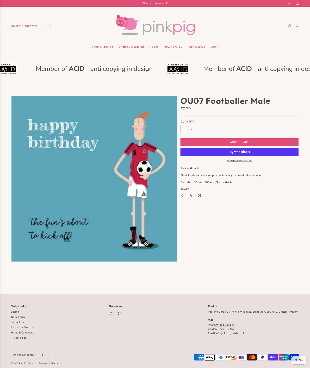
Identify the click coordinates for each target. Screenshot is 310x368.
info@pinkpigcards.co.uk (230, 333)
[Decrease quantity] (185, 129)
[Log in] (297, 26)
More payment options (239, 160)
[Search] (289, 26)
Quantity (187, 121)
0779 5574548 (227, 329)
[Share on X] (191, 196)
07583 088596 (225, 324)
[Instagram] (297, 3)
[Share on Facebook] (182, 196)
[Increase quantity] (198, 129)
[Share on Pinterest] (199, 196)
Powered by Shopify (48, 363)
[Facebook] (289, 3)
